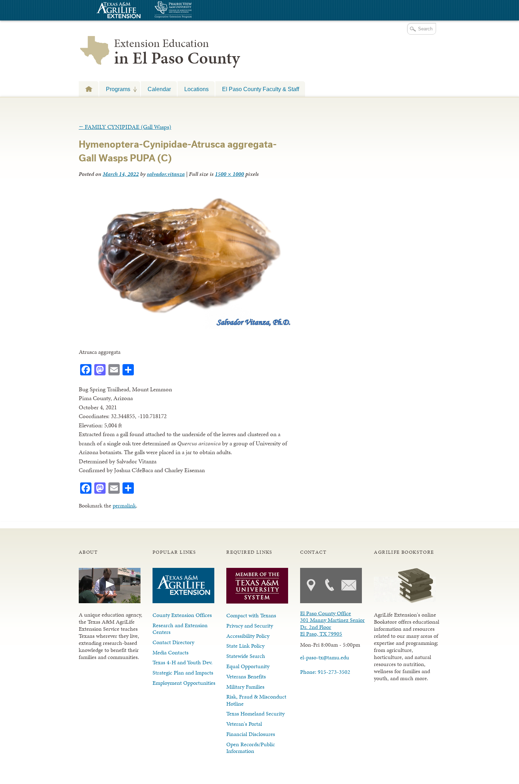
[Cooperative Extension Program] (192, 10)
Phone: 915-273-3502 (325, 672)
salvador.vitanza (166, 174)
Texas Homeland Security (255, 713)
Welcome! (89, 88)
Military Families (245, 687)
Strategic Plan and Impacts (183, 673)
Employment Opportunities (184, 683)
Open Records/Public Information (250, 747)
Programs (114, 89)
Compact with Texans (251, 615)
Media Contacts (171, 652)
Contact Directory (173, 642)
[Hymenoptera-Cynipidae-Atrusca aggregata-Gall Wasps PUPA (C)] (186, 326)
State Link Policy (245, 646)
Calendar (159, 89)
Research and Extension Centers (180, 628)
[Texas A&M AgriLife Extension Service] (117, 11)
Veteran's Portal (244, 724)
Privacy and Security (249, 626)
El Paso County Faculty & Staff (260, 89)
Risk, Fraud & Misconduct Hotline (256, 700)
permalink (124, 505)
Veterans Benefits (246, 676)
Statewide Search (245, 656)
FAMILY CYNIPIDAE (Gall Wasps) (125, 127)
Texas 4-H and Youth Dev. (183, 662)
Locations (196, 89)
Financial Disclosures (250, 734)
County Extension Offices (182, 615)
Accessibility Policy (247, 636)
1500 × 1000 (229, 174)
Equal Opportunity (247, 666)
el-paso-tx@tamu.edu (324, 657)
